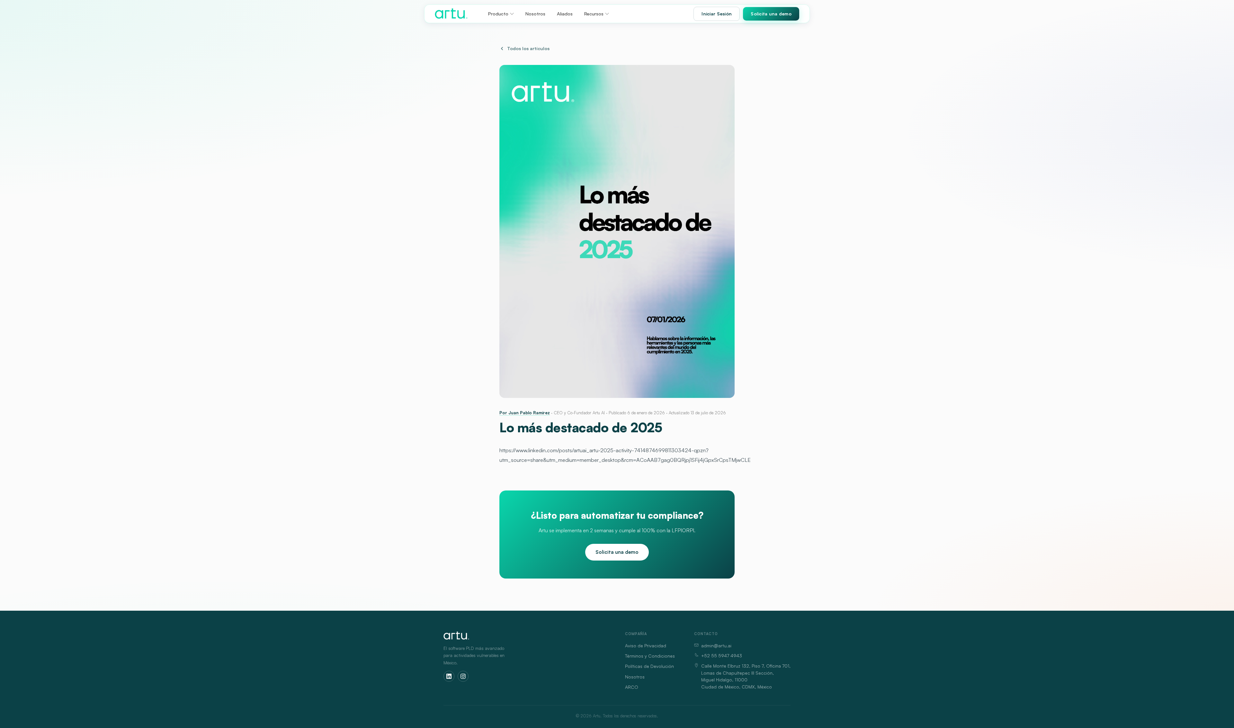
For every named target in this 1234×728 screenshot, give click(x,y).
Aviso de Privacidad (645, 645)
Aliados (565, 13)
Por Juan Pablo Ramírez (524, 412)
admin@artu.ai (716, 645)
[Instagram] (463, 676)
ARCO (631, 687)
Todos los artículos (528, 48)
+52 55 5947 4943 (721, 655)
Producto (498, 13)
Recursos (594, 13)
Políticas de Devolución (649, 666)
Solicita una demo (771, 13)
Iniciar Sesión (717, 13)
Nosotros (535, 13)
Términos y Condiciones (650, 656)
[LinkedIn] (448, 676)
